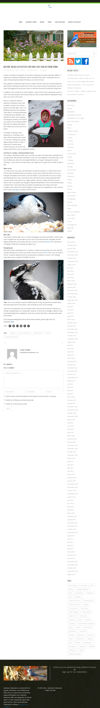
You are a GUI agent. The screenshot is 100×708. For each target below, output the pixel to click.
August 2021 (71, 381)
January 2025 (71, 248)
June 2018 (70, 503)
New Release (71, 196)
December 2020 (72, 407)
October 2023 (71, 297)
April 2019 (70, 471)
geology (87, 620)
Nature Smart (71, 192)
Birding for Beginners (83, 589)
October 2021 (71, 374)
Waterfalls (70, 228)
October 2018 (71, 490)
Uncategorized (72, 225)
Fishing (69, 157)
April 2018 (70, 510)
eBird (45, 253)
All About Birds (48, 242)
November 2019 (72, 449)
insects (78, 627)
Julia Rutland (83, 631)
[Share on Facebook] (10, 326)
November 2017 (72, 526)
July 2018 (70, 500)
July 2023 (70, 306)
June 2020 (70, 426)
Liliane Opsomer (33, 70)
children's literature (74, 600)
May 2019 (70, 468)
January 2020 (71, 442)
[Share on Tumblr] (25, 326)
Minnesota (80, 635)
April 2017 (70, 549)
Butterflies (78, 597)
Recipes (69, 202)
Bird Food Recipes (73, 121)
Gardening (70, 163)
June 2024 (70, 271)
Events (69, 150)
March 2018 (71, 513)
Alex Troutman (73, 585)
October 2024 (71, 258)
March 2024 (71, 281)
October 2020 (71, 413)
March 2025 (71, 242)
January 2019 (71, 481)
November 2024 (72, 255)
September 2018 (72, 494)
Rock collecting (72, 205)
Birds (69, 128)
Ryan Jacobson (88, 642)
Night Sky (89, 639)
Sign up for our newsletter (74, 672)
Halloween (70, 176)
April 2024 (70, 277)
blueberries (90, 593)
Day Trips (70, 144)
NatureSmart (80, 639)
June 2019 (70, 465)
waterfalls (91, 646)
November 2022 (72, 332)
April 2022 (70, 355)
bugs (70, 597)
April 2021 (70, 394)
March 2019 (71, 474)
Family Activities (86, 612)
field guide (16, 190)
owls (70, 642)
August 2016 (71, 574)
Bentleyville (71, 112)
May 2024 (70, 274)
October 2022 (71, 336)
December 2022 (72, 329)
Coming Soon (71, 134)
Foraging (70, 160)
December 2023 (72, 290)
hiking (69, 179)
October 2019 (71, 452)
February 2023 (71, 323)
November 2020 (72, 410)
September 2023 (72, 300)
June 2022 (70, 348)
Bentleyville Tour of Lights (75, 118)
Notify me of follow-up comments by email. (20, 400)
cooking (85, 604)
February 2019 (71, 478)
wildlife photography (75, 654)
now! (12, 322)
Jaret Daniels (72, 631)
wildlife (69, 231)
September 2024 (72, 261)
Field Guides (83, 616)
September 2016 (72, 571)
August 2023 (71, 303)
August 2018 (71, 497)
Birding (69, 125)
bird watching (79, 593)
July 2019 (70, 461)
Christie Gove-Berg (74, 604)
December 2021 (72, 368)
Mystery (69, 186)
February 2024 (71, 284)
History (69, 183)
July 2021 (70, 384)
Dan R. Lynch (84, 608)
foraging (71, 620)
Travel (69, 221)
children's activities (24, 333)
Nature (23, 70)
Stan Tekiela (71, 215)
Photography (71, 199)
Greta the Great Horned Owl (86, 623)
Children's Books (72, 131)
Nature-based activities (11, 337)
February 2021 (71, 400)
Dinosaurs (70, 147)
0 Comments (43, 70)
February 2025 (71, 245)
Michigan (71, 635)
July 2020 (70, 423)
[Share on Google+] (17, 326)
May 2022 (70, 352)
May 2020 (70, 429)
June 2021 (70, 387)
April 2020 (70, 432)
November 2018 (72, 487)
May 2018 (70, 507)
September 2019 (72, 455)
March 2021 (71, 397)
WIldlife (81, 650)
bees (92, 585)
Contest (69, 137)
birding (13, 333)
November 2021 (72, 371)
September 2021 (72, 377)
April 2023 (70, 316)
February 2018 (71, 516)
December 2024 (72, 252)
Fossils (79, 620)
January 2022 (71, 365)
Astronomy (70, 105)
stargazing (82, 646)
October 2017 (71, 529)
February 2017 (71, 555)
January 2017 (71, 558)
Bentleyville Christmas (74, 115)
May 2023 (70, 313)
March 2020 (71, 436)
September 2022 (72, 339)
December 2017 (72, 523)
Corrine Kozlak (73, 608)
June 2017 (70, 542)
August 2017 (71, 536)
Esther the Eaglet (73, 612)
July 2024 (70, 268)
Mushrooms (90, 635)
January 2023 (71, 326)
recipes (77, 642)
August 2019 (71, 458)
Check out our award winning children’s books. (74, 667)
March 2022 (71, 358)
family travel (72, 616)
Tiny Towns (71, 218)
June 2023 (70, 310)
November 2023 (72, 294)
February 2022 (71, 361)
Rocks (69, 208)
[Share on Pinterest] (28, 326)
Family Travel (71, 154)
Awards (69, 108)
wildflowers (72, 650)
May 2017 (70, 545)
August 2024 (71, 265)
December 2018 (72, 484)
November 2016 (72, 565)
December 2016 (72, 561)
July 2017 (70, 539)
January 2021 (71, 403)
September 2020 (72, 416)
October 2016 (71, 568)
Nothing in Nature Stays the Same (78, 75)
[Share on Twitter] (13, 326)
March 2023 (71, 319)
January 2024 (71, 287)
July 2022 (70, 345)
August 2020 (71, 419)
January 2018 (71, 520)
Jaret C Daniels (88, 627)
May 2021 (70, 390)
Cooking (70, 141)
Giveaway (70, 173)
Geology (70, 167)
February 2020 (71, 439)
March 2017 (71, 552)
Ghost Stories (71, 170)
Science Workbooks (73, 212)
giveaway (71, 623)
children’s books (37, 333)
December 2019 (72, 445)
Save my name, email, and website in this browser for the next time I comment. (31, 396)
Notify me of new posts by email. (16, 404)
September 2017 (72, 532)
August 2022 (71, 342)
